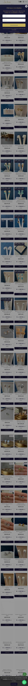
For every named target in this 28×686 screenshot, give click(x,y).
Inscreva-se (14, 25)
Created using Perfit (14, 31)
